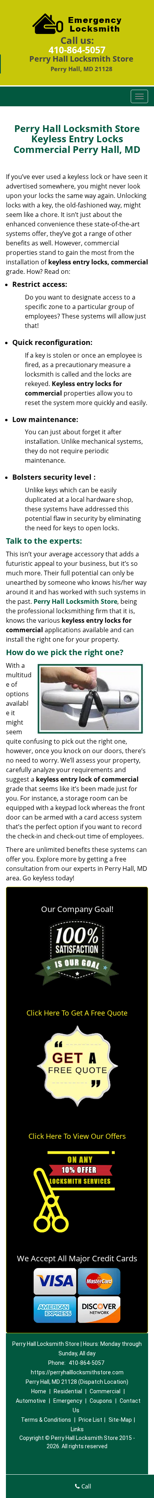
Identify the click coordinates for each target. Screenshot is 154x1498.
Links (77, 1429)
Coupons (101, 1401)
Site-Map (120, 1420)
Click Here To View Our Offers (77, 1136)
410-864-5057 (77, 49)
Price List (90, 1420)
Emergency (67, 1401)
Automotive (31, 1401)
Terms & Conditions (46, 1420)
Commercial (105, 1391)
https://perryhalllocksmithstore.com (77, 1372)
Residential (68, 1391)
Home (38, 1391)
